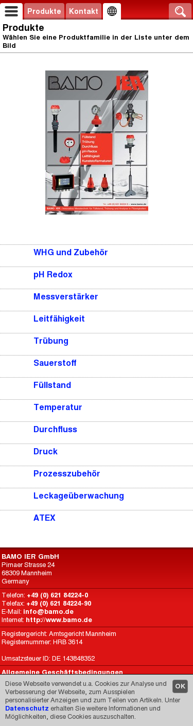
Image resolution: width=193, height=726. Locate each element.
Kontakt (83, 11)
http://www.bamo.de (59, 620)
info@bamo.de (48, 611)
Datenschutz (27, 708)
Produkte (44, 11)
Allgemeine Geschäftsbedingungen (62, 672)
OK (180, 686)
